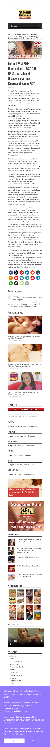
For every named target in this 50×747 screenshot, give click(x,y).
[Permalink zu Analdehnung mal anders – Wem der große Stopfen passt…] (11, 545)
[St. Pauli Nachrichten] (25, 17)
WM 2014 (19, 291)
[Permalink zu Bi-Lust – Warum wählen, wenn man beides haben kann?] (11, 580)
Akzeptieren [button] (14, 741)
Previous (39, 481)
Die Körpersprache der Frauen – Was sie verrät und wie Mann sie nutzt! (22, 304)
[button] (11, 272)
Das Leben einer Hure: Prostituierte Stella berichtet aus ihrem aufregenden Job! (29, 551)
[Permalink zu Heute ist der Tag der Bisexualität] (11, 571)
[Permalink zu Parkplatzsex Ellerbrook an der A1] (11, 563)
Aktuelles (22, 34)
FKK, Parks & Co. (15, 661)
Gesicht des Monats (16, 667)
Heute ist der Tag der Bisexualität (28, 566)
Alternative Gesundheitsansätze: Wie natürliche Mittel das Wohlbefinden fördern (24, 365)
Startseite (14, 34)
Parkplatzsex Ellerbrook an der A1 (28, 557)
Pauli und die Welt (15, 675)
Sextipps (12, 683)
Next (39, 485)
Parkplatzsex (14, 672)
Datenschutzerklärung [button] (13, 734)
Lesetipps (12, 670)
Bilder (11, 659)
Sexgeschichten (15, 681)
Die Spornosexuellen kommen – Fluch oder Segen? (27, 298)
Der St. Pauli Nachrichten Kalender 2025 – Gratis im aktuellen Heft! (23, 393)
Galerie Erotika (14, 664)
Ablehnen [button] (36, 741)
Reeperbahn (13, 678)
